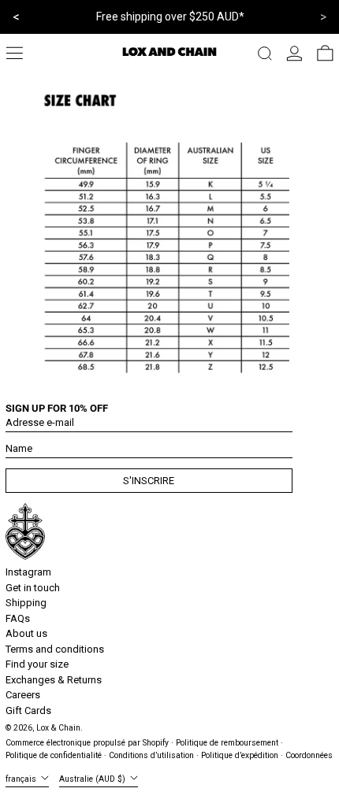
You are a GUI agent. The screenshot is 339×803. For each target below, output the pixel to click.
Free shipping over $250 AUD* (170, 16)
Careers (23, 695)
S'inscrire (148, 481)
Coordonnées (309, 755)
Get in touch (33, 588)
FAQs (18, 618)
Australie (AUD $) (93, 779)
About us (26, 633)
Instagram (28, 572)
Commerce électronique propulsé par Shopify (87, 743)
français (22, 779)
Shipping (26, 603)
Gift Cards (28, 710)
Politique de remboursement (227, 743)
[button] (265, 53)
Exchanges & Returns (54, 680)
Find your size (37, 664)
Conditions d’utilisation (151, 755)
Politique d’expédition (239, 755)
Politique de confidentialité (54, 755)
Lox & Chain (58, 728)
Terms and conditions (55, 649)
